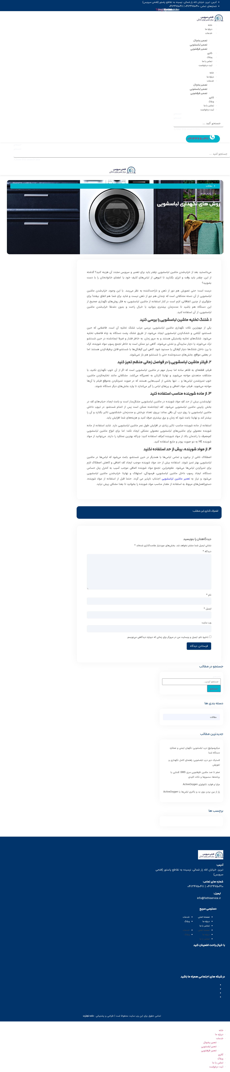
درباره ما (208, 29)
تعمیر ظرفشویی (198, 49)
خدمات (208, 33)
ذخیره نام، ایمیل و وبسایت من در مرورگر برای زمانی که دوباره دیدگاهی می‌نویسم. (167, 637)
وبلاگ (209, 57)
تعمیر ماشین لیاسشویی (176, 479)
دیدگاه (207, 551)
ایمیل (207, 609)
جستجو (178, 117)
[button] (198, 114)
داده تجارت (88, 1016)
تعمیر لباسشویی (198, 45)
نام (208, 595)
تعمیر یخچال (200, 41)
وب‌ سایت (206, 623)
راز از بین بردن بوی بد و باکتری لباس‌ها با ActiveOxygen (191, 792)
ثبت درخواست (205, 65)
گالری (209, 53)
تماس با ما (207, 61)
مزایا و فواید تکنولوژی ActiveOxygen (201, 784)
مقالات (209, 186)
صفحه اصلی (204, 917)
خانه (210, 25)
